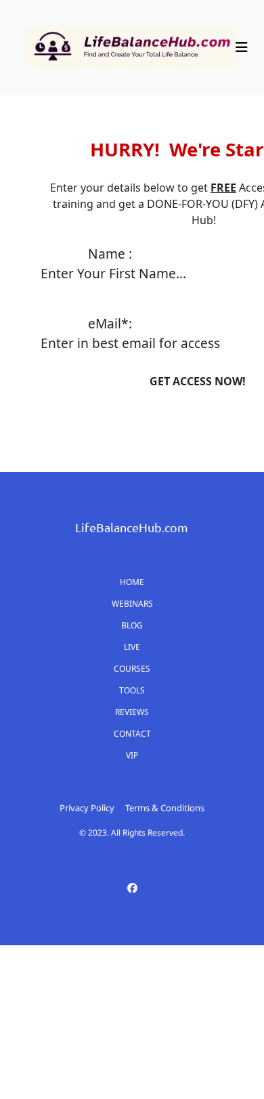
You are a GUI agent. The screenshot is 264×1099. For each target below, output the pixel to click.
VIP (132, 755)
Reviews (132, 712)
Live (132, 647)
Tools (132, 690)
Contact (132, 733)
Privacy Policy (87, 808)
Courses (132, 668)
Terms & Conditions (164, 808)
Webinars (132, 603)
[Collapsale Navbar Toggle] (243, 47)
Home (132, 582)
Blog (132, 625)
